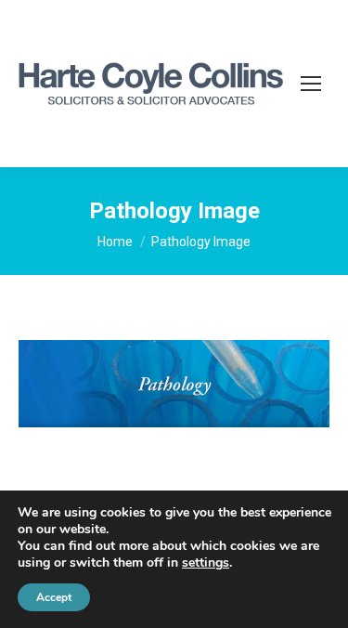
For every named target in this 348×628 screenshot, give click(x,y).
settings (205, 563)
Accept (53, 597)
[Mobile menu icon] (310, 83)
